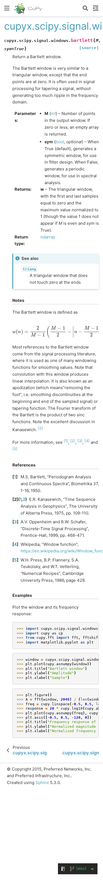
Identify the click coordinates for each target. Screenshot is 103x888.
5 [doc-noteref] (14, 448)
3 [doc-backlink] (15, 521)
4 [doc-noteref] (87, 441)
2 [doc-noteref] (40, 428)
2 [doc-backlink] (24, 499)
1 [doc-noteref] (66, 441)
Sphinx (42, 782)
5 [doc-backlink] (15, 560)
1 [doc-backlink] (15, 476)
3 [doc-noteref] (79, 441)
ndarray (47, 237)
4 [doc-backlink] (15, 544)
